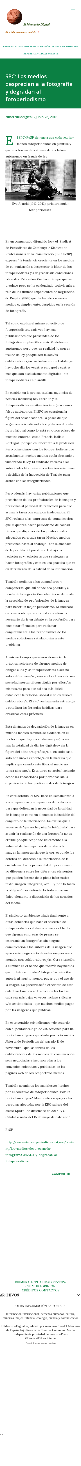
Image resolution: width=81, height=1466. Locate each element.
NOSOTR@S (72, 46)
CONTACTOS (48, 1290)
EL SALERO (58, 46)
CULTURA (33, 1286)
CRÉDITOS (30, 1290)
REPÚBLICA (29, 53)
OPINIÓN (45, 46)
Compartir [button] (61, 1173)
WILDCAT (41, 53)
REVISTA (34, 46)
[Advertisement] (40, 1232)
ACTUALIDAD (21, 46)
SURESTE (53, 53)
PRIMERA (8, 46)
